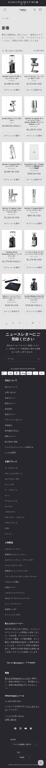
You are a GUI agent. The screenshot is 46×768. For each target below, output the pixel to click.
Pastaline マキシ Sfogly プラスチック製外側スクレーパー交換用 (34, 166)
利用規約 (8, 425)
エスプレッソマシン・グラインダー (19, 560)
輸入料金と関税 (11, 442)
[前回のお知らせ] (4, 3)
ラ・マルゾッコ (11, 468)
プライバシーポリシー (14, 420)
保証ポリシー (10, 414)
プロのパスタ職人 (12, 582)
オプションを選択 (12, 90)
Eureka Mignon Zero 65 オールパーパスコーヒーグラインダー (34, 298)
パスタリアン (10, 512)
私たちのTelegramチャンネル (17, 678)
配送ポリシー (10, 403)
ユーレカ (8, 506)
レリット (8, 534)
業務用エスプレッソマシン (15, 554)
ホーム (3, 18)
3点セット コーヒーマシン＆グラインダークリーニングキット (12, 298)
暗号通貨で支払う (12, 431)
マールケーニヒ (11, 501)
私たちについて (11, 387)
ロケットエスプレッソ (14, 473)
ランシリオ (9, 484)
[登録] (38, 359)
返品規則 (8, 409)
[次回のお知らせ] (41, 3)
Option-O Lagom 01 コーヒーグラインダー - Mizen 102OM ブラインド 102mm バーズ (34, 121)
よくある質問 (10, 453)
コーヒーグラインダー (14, 565)
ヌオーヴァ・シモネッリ (15, 517)
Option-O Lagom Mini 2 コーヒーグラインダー (34, 209)
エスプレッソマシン (13, 549)
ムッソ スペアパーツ (13, 604)
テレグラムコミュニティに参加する (19, 447)
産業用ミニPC (10, 609)
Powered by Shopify (31, 764)
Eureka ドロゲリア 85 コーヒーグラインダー (12, 77)
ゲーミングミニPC (12, 615)
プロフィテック (11, 523)
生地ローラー (10, 587)
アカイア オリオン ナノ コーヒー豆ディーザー (34, 77)
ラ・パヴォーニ (11, 490)
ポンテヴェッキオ (12, 479)
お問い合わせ (10, 392)
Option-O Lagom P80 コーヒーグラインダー (12, 165)
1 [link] (6, 323)
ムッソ (7, 495)
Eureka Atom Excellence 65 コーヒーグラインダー (12, 254)
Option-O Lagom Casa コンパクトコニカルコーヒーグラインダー (11, 210)
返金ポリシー (10, 398)
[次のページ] (39, 323)
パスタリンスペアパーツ (15, 593)
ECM (7, 528)
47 (33, 323)
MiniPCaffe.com (19, 764)
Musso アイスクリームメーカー (18, 598)
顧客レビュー (10, 436)
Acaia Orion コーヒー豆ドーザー (12, 119)
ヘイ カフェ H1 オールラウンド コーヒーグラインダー (34, 253)
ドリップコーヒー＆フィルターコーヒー (21, 576)
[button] (5, 9)
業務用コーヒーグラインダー (16, 571)
